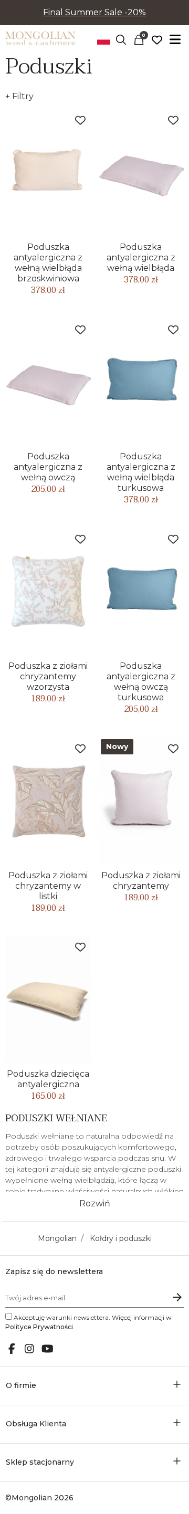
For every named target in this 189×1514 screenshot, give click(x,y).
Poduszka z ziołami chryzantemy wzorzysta (48, 676)
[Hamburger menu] (175, 39)
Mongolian (57, 1238)
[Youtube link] (47, 1349)
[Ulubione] (157, 39)
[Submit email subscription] (177, 1297)
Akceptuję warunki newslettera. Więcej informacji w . (88, 1322)
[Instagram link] (29, 1349)
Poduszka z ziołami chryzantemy (141, 880)
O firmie (21, 1385)
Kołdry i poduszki (121, 1238)
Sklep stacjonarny (40, 1462)
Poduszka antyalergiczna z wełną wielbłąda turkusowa (141, 472)
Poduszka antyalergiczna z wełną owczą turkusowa (141, 681)
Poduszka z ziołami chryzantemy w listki (48, 885)
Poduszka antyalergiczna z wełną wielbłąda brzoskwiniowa (48, 262)
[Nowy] (141, 800)
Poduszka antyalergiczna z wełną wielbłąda (141, 257)
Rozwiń (94, 1203)
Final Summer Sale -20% (94, 12)
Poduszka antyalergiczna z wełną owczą (48, 466)
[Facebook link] (11, 1349)
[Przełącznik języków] (103, 39)
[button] (121, 39)
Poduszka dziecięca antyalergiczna (48, 1079)
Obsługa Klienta (36, 1423)
